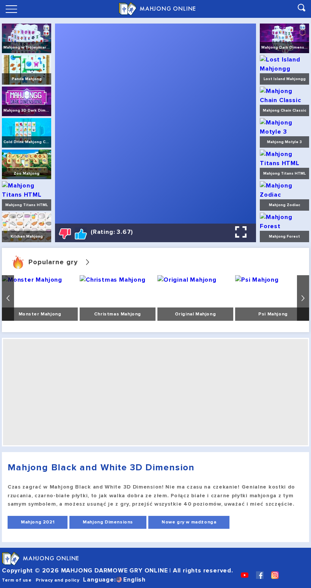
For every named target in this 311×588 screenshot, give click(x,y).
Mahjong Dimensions (108, 522)
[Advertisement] (155, 392)
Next (303, 298)
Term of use (17, 580)
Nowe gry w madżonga (189, 522)
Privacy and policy (58, 580)
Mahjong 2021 (37, 522)
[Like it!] (81, 233)
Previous (8, 298)
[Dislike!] (65, 233)
